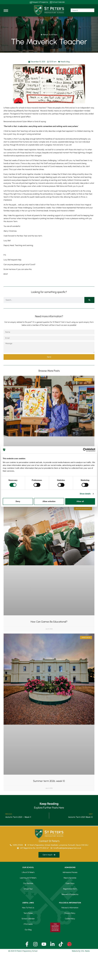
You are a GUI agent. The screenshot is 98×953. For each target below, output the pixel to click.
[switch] (37, 485)
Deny (18, 501)
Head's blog (65, 62)
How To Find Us (28, 908)
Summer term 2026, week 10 (49, 780)
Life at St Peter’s (28, 872)
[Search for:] (82, 10)
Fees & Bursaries (70, 878)
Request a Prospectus (70, 894)
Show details (85, 494)
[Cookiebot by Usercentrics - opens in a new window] (84, 450)
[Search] (89, 300)
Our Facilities (28, 883)
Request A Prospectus (40, 2)
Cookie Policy (70, 919)
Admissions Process (70, 872)
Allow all (80, 501)
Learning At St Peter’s (28, 878)
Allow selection (49, 501)
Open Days (69, 883)
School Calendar (58, 2)
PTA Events (28, 924)
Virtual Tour (28, 889)
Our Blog (28, 930)
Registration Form (70, 889)
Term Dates (28, 913)
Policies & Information (70, 908)
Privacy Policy (70, 913)
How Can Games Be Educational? (49, 621)
